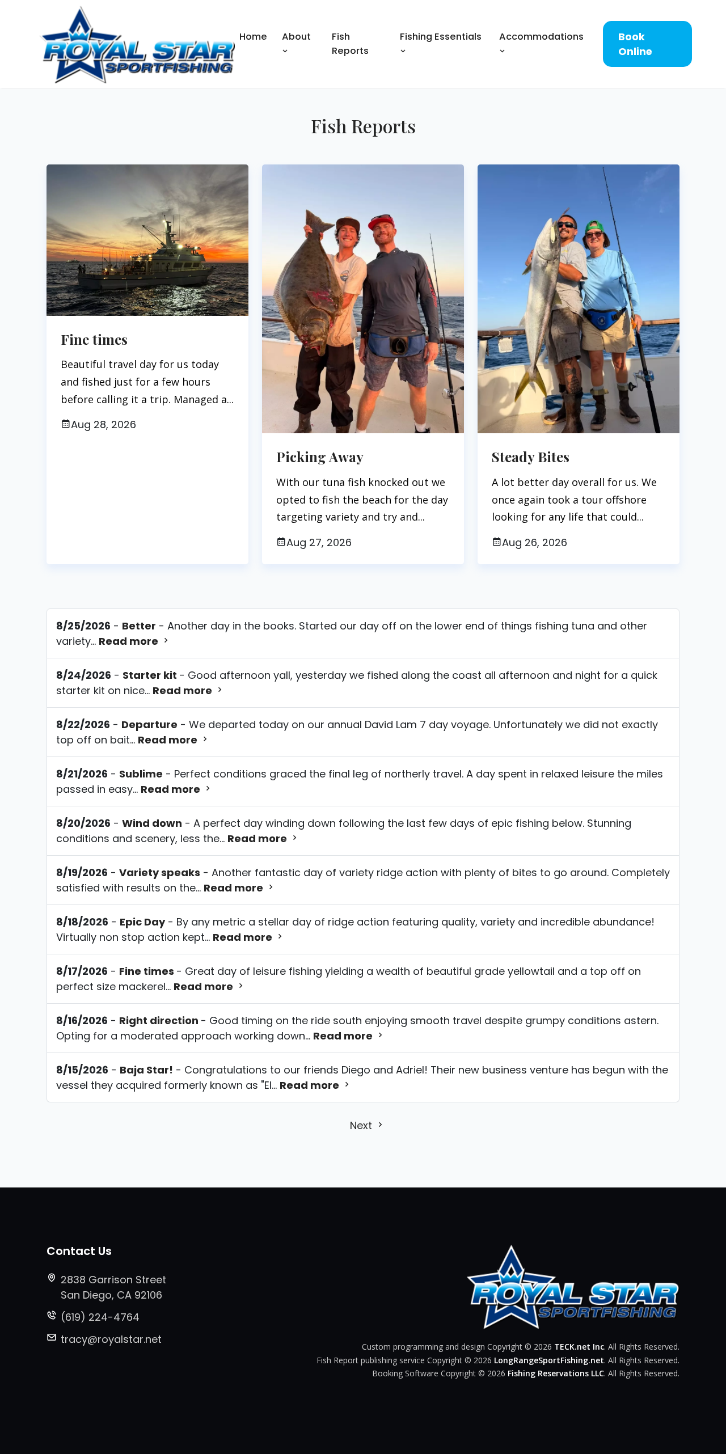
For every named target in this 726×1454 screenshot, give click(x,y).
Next (362, 1125)
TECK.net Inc (579, 1346)
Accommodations (541, 36)
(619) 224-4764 (100, 1317)
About (296, 36)
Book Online (635, 44)
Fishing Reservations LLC (556, 1373)
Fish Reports (350, 43)
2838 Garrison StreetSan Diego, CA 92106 (113, 1287)
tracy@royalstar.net (111, 1339)
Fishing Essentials (441, 36)
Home (253, 36)
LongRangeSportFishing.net (549, 1360)
